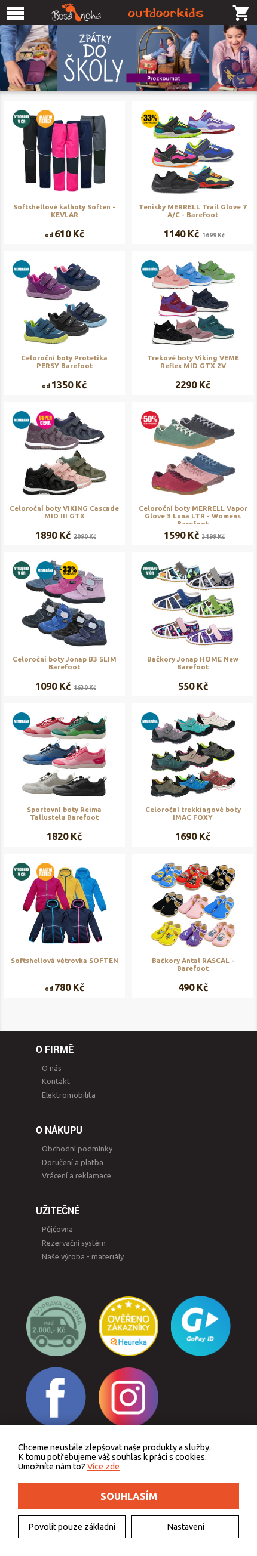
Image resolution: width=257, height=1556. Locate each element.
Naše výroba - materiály (83, 1256)
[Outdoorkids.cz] (128, 12)
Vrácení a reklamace (76, 1175)
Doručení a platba (72, 1162)
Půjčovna (57, 1229)
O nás (52, 1068)
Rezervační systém (74, 1243)
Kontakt (56, 1081)
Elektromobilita (69, 1095)
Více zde (103, 1466)
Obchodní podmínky (77, 1148)
